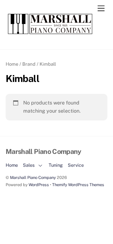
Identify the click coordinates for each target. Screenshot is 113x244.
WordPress (39, 184)
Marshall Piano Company (33, 177)
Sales (29, 165)
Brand (28, 64)
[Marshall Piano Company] (55, 33)
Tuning (56, 165)
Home (12, 64)
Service (76, 165)
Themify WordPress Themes (78, 184)
